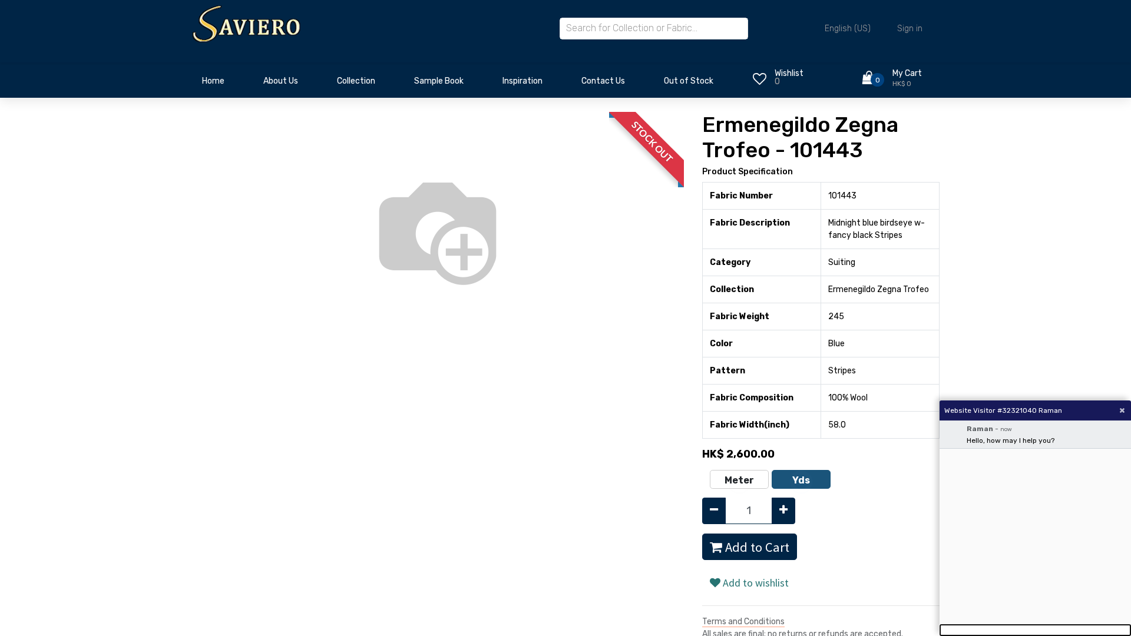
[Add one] (783, 511)
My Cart (907, 73)
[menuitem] (213, 84)
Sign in (909, 29)
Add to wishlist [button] (754, 582)
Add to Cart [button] (755, 547)
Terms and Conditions (743, 622)
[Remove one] (714, 511)
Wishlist (789, 73)
